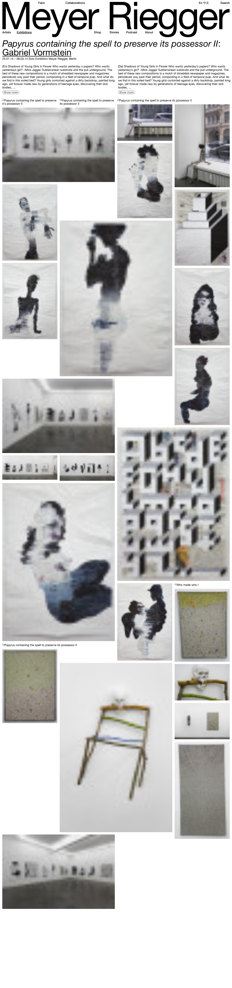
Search (225, 2)
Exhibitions (24, 32)
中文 (206, 2)
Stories (114, 32)
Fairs (41, 2)
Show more (11, 92)
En (200, 2)
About (149, 32)
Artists (6, 32)
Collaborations (75, 2)
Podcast (131, 32)
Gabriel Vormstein (36, 52)
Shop (97, 32)
